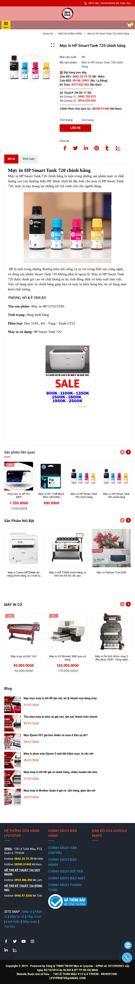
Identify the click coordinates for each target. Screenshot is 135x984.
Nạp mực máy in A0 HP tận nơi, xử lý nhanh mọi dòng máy (60, 698)
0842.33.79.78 (82, 76)
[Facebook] (64, 147)
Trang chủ (49, 33)
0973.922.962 (80, 84)
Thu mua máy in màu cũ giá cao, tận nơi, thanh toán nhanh (60, 716)
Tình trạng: (67, 120)
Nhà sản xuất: (69, 57)
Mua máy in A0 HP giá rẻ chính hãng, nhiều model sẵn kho (60, 772)
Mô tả (11, 158)
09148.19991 (81, 80)
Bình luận (29, 158)
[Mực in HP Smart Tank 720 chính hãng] (67, 13)
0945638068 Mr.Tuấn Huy (115, 3)
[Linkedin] (86, 147)
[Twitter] (75, 147)
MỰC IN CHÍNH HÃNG (71, 33)
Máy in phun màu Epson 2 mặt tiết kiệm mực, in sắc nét (58, 753)
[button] (129, 25)
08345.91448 (101, 108)
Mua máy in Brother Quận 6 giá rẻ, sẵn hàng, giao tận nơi (59, 790)
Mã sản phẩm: (69, 62)
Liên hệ (75, 128)
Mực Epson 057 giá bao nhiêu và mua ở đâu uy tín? (56, 735)
